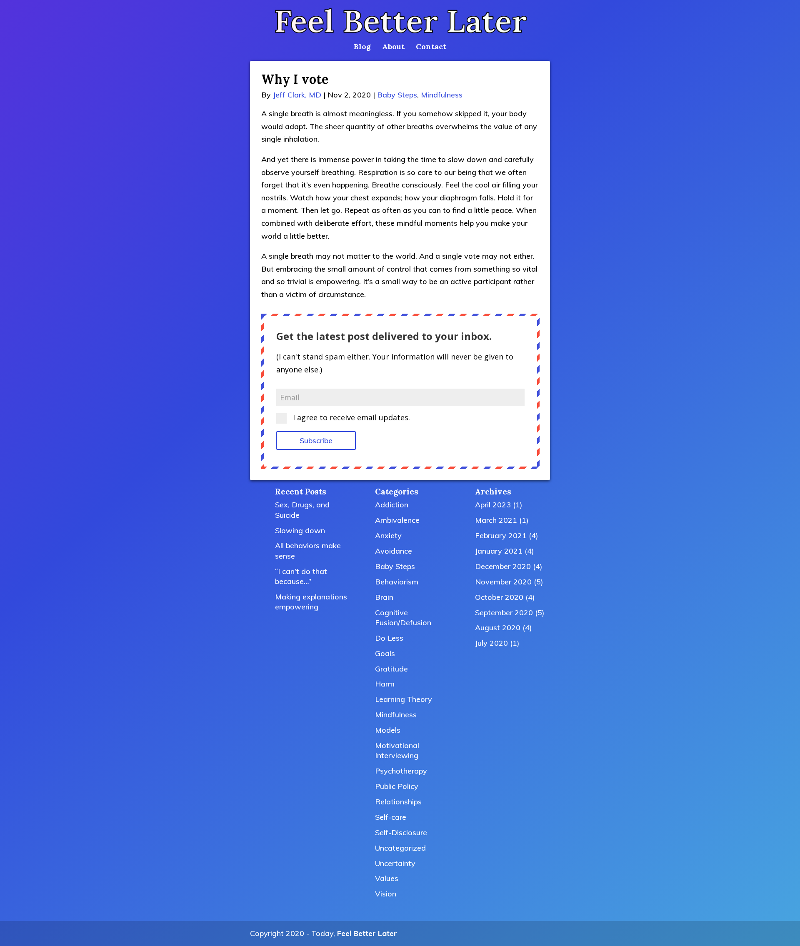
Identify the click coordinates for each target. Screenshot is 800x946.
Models (387, 730)
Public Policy (396, 786)
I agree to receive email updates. (350, 417)
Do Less (389, 638)
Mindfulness (441, 95)
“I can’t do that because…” (301, 576)
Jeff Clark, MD (297, 95)
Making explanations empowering (311, 602)
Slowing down (300, 530)
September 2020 (504, 612)
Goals (385, 653)
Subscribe (316, 440)
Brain (384, 597)
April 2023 (493, 504)
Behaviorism (396, 582)
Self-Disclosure (401, 832)
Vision (385, 894)
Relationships (398, 801)
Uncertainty (395, 863)
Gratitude (391, 669)
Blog (362, 47)
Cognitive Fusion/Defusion (403, 617)
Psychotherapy (401, 771)
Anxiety (388, 535)
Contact (431, 47)
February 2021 (501, 535)
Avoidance (393, 551)
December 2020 (503, 566)
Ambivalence (397, 520)
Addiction (391, 504)
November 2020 (503, 582)
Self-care (390, 817)
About (393, 47)
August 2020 (497, 627)
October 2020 (499, 597)
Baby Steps (397, 95)
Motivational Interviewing (397, 750)
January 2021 (498, 551)
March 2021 (496, 520)
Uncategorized (400, 848)
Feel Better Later (367, 933)
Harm (385, 684)
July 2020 (491, 643)
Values (386, 878)
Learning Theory (403, 699)
